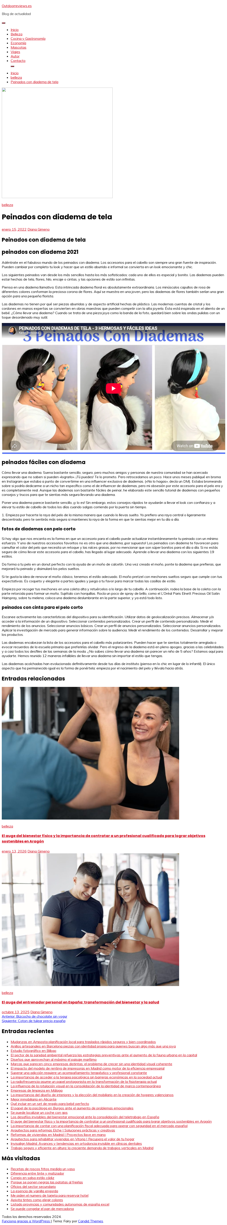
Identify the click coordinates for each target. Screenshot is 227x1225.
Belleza (16, 34)
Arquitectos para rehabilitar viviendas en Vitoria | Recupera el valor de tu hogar (72, 1139)
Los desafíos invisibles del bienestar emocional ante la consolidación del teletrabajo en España (85, 1117)
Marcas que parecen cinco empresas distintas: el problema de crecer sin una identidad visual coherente (91, 1064)
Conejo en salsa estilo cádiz (32, 1177)
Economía (18, 43)
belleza (7, 205)
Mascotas (18, 47)
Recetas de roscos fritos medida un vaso (43, 1169)
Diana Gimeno (38, 229)
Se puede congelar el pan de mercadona (42, 1208)
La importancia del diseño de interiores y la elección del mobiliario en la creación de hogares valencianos (92, 1095)
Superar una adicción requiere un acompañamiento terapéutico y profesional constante (79, 1072)
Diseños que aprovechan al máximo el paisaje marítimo (54, 1059)
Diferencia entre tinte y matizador (37, 1173)
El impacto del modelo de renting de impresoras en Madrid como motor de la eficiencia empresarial (87, 1068)
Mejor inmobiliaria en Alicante (34, 1099)
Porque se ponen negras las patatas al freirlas (47, 1182)
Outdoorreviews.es (17, 6)
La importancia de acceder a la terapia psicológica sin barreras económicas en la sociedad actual (86, 1077)
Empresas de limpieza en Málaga (37, 1090)
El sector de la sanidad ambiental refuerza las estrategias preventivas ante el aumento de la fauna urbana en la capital (104, 1055)
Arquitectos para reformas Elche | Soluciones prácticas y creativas (63, 1130)
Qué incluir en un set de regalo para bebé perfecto (50, 1103)
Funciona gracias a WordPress (26, 1221)
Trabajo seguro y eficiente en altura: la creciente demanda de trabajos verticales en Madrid (82, 1148)
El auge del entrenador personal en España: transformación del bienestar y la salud (80, 1002)
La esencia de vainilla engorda (34, 1191)
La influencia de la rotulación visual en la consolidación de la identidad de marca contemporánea (86, 1086)
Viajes (15, 52)
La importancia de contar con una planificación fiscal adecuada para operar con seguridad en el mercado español (99, 1126)
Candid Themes (90, 1221)
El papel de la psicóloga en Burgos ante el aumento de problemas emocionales (72, 1108)
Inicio (15, 29)
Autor (15, 56)
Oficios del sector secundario (33, 1186)
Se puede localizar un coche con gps (39, 1112)
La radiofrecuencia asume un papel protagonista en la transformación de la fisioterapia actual (84, 1081)
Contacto (18, 60)
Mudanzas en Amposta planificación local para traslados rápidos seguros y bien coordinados (83, 1042)
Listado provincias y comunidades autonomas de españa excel (60, 1204)
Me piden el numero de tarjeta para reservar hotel (49, 1195)
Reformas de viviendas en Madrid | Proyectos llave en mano (58, 1134)
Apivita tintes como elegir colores (37, 1200)
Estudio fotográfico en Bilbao (33, 1050)
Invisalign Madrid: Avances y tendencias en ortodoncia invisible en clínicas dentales (76, 1143)
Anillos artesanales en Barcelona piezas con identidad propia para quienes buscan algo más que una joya (93, 1046)
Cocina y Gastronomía (28, 38)
